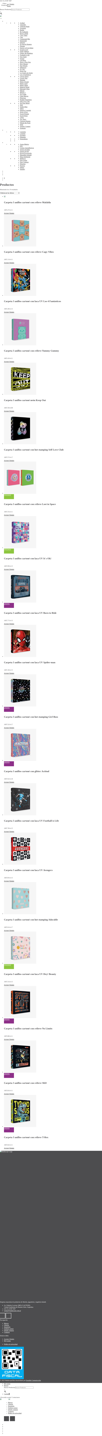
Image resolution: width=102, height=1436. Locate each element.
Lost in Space (24, 76)
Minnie (22, 91)
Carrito (7, 1394)
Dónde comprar (9, 173)
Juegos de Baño (25, 150)
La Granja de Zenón (26, 73)
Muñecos (23, 158)
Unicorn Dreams (25, 121)
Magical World (24, 87)
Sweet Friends (24, 114)
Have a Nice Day (25, 62)
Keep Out (23, 71)
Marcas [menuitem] (6, 1424)
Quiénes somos (9, 171)
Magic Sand (23, 83)
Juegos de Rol (24, 151)
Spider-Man (23, 107)
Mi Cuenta (7, 1341)
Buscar (6, 1385)
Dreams (22, 46)
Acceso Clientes (9, 4)
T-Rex (22, 117)
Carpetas (22, 133)
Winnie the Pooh (25, 123)
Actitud (22, 23)
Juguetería (7, 142)
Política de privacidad (11, 1344)
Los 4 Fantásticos (25, 75)
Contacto (7, 175)
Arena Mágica (24, 144)
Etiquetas (23, 137)
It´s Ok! (22, 69)
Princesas (23, 98)
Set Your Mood (24, 103)
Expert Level (24, 50)
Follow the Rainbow (26, 53)
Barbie (22, 30)
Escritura (23, 135)
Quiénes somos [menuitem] (9, 1430)
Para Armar (23, 160)
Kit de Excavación (26, 153)
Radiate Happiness (26, 100)
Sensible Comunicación (33, 1380)
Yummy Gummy (25, 126)
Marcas (6, 21)
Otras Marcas (24, 96)
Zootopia (23, 128)
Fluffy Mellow (24, 51)
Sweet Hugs (24, 116)
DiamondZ (23, 41)
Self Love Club (25, 101)
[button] (51, 1397)
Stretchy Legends (25, 110)
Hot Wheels (23, 66)
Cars (21, 37)
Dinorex (22, 42)
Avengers (23, 28)
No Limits (23, 94)
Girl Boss (23, 60)
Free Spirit (23, 57)
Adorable (23, 25)
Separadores (24, 139)
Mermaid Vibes (25, 89)
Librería (6, 130)
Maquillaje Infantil (25, 155)
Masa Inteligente (25, 157)
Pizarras (22, 166)
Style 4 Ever (24, 112)
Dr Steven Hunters (26, 44)
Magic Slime (24, 85)
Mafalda (22, 80)
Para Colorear (24, 162)
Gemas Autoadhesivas (27, 148)
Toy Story (23, 119)
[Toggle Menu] (1, 18)
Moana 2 (23, 92)
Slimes (22, 167)
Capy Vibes (23, 35)
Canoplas (23, 132)
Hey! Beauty (24, 64)
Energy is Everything (26, 48)
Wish (21, 125)
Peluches (23, 164)
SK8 (21, 105)
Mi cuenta (7, 1384)
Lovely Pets (23, 78)
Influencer (23, 67)
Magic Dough (24, 82)
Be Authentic (24, 32)
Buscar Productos (5, 9)
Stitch (22, 108)
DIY (21, 146)
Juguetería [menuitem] (7, 1428)
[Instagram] (9, 1315)
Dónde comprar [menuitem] (9, 1432)
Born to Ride (24, 34)
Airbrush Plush (24, 26)
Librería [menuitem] (6, 1426)
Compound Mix (25, 39)
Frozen (22, 58)
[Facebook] (3, 1315)
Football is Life (24, 55)
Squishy (22, 169)
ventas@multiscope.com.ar (20, 1)
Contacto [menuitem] (7, 1433)
